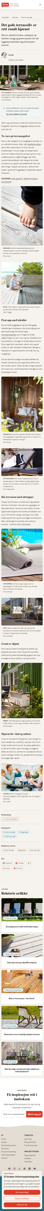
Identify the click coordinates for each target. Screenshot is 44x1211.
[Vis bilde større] (22, 77)
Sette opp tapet (35, 850)
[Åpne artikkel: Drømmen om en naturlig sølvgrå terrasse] (22, 1017)
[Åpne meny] (40, 4)
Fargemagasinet (30, 1155)
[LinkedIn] (30, 1169)
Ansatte (4, 1142)
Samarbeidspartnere (8, 1145)
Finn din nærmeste (30, 1145)
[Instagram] (14, 1169)
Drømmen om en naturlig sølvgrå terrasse (22, 1034)
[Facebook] (9, 1169)
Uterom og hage (26, 17)
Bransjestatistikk (30, 1142)
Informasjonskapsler (8, 1155)
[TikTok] (19, 1169)
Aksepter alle (22, 1205)
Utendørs (15, 17)
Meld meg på (34, 1114)
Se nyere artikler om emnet (16, 114)
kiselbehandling (34, 144)
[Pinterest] (24, 1169)
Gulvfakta (27, 1158)
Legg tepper (22, 850)
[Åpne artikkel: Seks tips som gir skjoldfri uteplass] (22, 945)
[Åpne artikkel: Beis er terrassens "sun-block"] (22, 981)
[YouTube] (35, 1169)
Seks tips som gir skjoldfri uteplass (22, 962)
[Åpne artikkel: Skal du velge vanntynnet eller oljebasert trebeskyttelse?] (22, 1053)
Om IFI (3, 1139)
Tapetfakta (28, 1162)
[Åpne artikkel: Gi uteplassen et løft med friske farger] (22, 909)
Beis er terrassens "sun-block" (22, 998)
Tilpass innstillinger (22, 1198)
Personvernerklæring (8, 1152)
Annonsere (5, 1149)
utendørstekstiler (8, 335)
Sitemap (4, 1158)
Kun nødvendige (22, 1192)
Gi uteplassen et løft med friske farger (22, 926)
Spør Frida (28, 1139)
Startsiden (5, 17)
